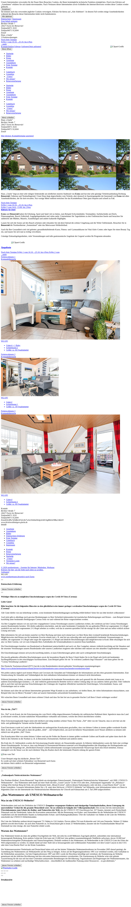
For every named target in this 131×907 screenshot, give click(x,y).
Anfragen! (5, 572)
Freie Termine (11, 65)
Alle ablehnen (7, 16)
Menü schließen (8, 118)
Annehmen (6, 9)
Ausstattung (11, 63)
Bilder (8, 56)
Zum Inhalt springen (9, 21)
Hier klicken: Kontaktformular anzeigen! (17, 136)
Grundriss (10, 74)
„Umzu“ (9, 76)
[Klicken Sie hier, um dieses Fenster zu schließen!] (2, 579)
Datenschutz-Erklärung (15, 536)
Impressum (16, 19)
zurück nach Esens (26, 577)
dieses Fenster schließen (11, 589)
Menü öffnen (6, 49)
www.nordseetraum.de (10, 577)
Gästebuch (10, 72)
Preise (8, 58)
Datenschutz (6, 19)
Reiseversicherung (13, 81)
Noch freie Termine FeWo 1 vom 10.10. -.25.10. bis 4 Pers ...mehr (16, 42)
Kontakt (9, 67)
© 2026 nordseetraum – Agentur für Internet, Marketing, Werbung (27, 567)
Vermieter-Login (12, 561)
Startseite (9, 53)
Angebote (10, 60)
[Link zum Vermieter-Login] (9, 868)
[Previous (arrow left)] (2, 873)
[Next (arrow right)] (5, 873)
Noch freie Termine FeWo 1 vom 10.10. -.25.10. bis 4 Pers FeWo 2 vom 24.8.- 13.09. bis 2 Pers (16, 206)
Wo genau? (10, 79)
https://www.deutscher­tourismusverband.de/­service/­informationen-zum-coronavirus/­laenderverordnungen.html (45, 668)
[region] (65, 21)
